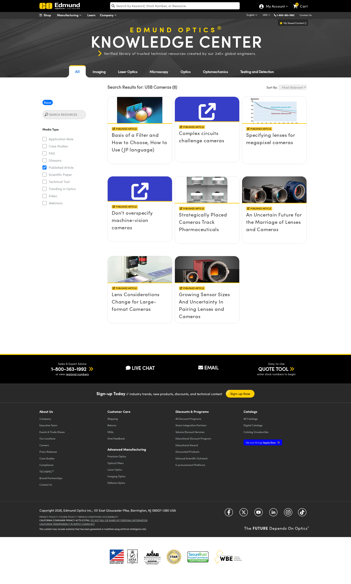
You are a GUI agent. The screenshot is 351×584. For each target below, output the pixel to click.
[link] (302, 3)
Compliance (46, 465)
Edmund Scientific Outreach (192, 458)
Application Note (61, 139)
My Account (275, 7)
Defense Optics (116, 482)
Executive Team (48, 425)
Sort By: (272, 87)
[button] (287, 15)
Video (53, 196)
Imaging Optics (116, 476)
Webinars (56, 203)
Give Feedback (116, 438)
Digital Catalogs (253, 425)
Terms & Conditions (89, 516)
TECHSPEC (46, 471)
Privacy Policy (48, 516)
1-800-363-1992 (285, 15)
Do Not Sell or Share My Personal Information (119, 520)
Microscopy (159, 71)
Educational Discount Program (193, 438)
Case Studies (58, 146)
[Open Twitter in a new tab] (244, 514)
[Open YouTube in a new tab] (258, 514)
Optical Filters (115, 463)
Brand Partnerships (50, 478)
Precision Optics (116, 456)
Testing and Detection (257, 71)
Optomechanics (215, 71)
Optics (186, 71)
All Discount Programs (188, 418)
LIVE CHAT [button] (143, 368)
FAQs (110, 432)
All (77, 71)
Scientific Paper (60, 174)
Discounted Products (187, 451)
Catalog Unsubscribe (256, 432)
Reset (47, 102)
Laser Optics (127, 71)
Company (107, 15)
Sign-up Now (240, 394)
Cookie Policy (67, 516)
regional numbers (77, 374)
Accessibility (110, 516)
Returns (111, 425)
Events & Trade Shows (52, 432)
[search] (175, 5)
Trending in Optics (62, 189)
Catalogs (251, 418)
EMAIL (211, 367)
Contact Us (306, 15)
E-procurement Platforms (190, 465)
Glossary (55, 160)
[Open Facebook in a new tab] (229, 514)
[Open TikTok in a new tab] (302, 514)
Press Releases (48, 451)
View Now (140, 127)
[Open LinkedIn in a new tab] (273, 514)
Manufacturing (68, 15)
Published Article (61, 167)
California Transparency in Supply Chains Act (67, 523)
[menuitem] (49, 15)
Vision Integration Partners (191, 425)
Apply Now (261, 442)
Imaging (99, 71)
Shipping (112, 418)
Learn (91, 15)
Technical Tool (59, 181)
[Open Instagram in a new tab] (288, 514)
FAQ (52, 153)
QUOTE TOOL (273, 368)
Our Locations (47, 438)
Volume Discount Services (190, 432)
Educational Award (187, 445)
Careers (44, 445)
